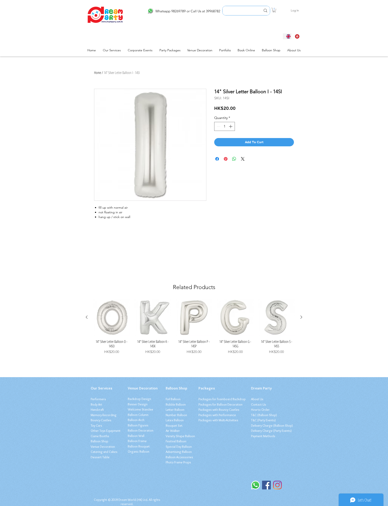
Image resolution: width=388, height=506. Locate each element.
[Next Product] (301, 317)
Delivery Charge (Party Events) (271, 431)
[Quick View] (111, 317)
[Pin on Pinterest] (225, 159)
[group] (194, 327)
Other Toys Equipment (106, 431)
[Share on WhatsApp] (234, 159)
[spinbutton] (224, 126)
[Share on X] (242, 159)
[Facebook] (266, 485)
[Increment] (231, 126)
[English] (287, 36)
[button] (274, 10)
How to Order (260, 410)
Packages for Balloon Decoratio (219, 404)
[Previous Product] (86, 317)
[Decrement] (218, 126)
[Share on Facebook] (217, 159)
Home (97, 72)
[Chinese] (295, 36)
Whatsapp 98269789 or (172, 11)
